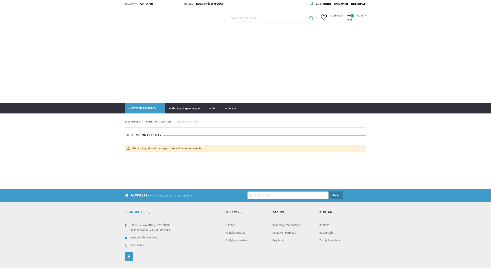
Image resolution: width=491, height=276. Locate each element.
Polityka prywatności (238, 240)
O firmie (230, 225)
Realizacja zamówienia (286, 225)
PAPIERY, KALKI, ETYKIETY (158, 121)
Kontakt (324, 225)
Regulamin (278, 240)
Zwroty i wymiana (330, 240)
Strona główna (132, 121)
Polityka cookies (235, 232)
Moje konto (323, 4)
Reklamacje (326, 232)
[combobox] (270, 18)
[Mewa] (137, 55)
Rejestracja (358, 3)
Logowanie (341, 3)
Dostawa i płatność (284, 232)
